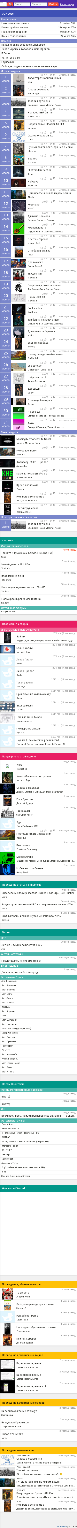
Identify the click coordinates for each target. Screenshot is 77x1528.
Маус (4, 1438)
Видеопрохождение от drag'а (19, 1411)
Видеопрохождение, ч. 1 (31, 1386)
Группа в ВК (8, 62)
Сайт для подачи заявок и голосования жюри (29, 66)
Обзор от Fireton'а (12, 1434)
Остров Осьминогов (11, 1426)
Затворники (7, 1415)
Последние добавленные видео (22, 1355)
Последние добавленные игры (21, 1284)
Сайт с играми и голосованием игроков (25, 49)
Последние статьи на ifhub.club (21, 884)
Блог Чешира (9, 965)
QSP (3, 1108)
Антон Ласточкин (12, 954)
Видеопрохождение (28, 1363)
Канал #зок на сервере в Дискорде (23, 44)
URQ (3, 938)
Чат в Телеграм (10, 57)
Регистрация (67, 4)
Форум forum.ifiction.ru (15, 546)
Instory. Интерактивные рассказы (22, 1089)
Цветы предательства (27, 1367)
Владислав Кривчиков (15, 1422)
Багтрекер (61, 1526)
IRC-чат (5, 53)
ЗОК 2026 (8, 13)
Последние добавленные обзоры (23, 1402)
